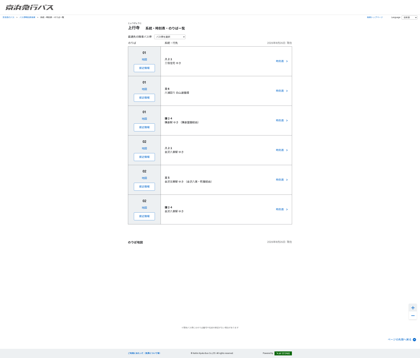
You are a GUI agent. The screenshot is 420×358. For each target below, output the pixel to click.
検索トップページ (375, 17)
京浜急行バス (8, 17)
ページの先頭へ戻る (399, 339)
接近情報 (144, 68)
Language (395, 17)
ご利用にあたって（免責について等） (144, 353)
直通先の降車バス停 (140, 36)
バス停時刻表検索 (27, 17)
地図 (144, 59)
